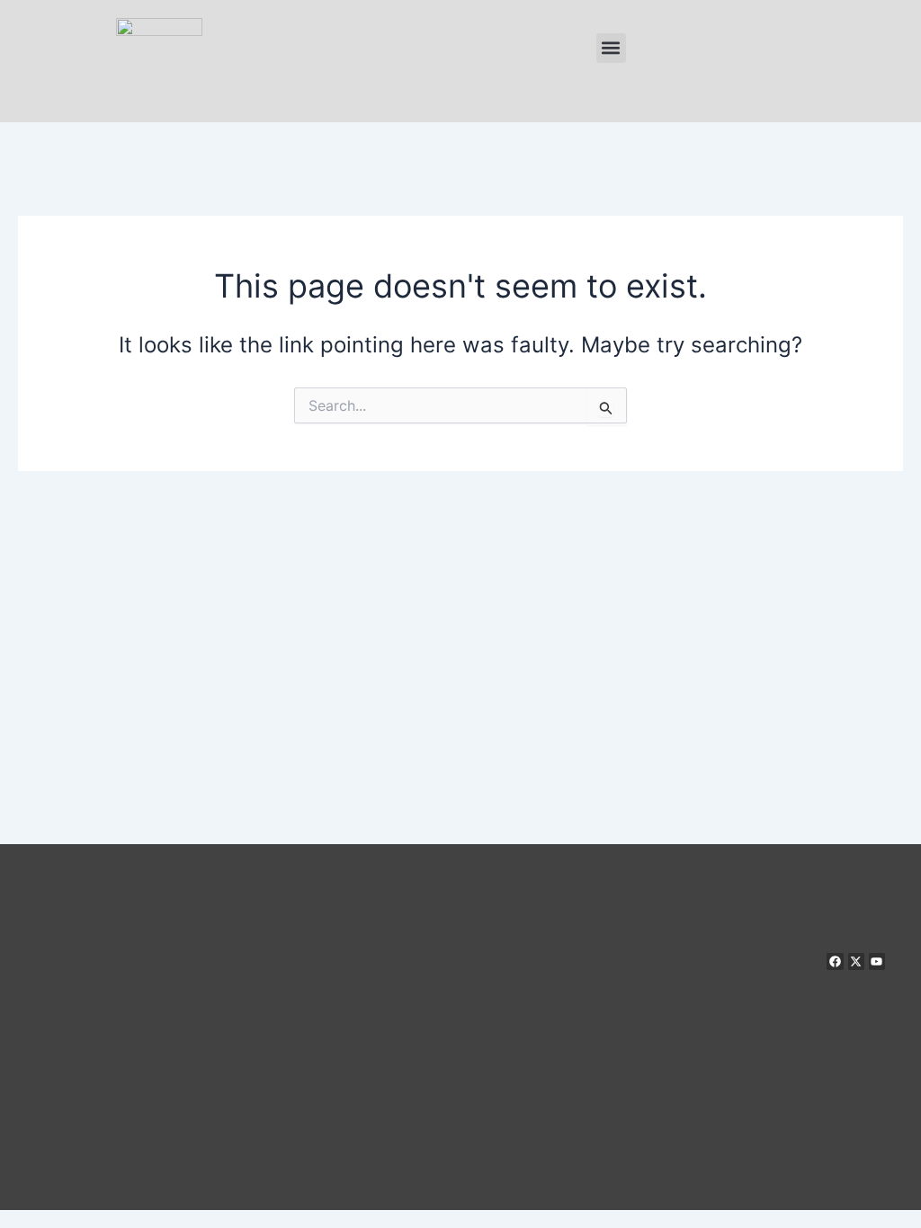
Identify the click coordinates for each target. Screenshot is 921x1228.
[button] (611, 48)
